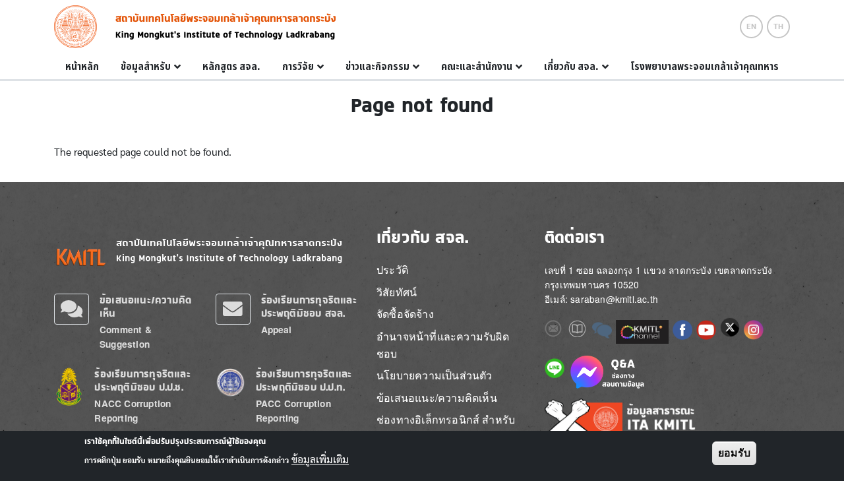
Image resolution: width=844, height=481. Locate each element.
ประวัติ (392, 269)
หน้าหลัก (82, 67)
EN (751, 26)
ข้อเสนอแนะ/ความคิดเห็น (437, 397)
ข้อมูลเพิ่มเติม (320, 460)
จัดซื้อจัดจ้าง (405, 313)
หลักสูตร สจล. (231, 67)
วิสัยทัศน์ (397, 292)
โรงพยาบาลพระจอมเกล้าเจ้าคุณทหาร (704, 67)
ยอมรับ (734, 453)
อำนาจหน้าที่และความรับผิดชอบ (443, 345)
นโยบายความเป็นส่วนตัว (435, 375)
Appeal (276, 329)
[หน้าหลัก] (79, 26)
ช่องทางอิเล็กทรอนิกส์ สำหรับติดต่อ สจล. (446, 428)
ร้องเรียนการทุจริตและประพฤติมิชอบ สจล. (309, 306)
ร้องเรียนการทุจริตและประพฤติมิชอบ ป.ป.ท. (303, 380)
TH (778, 26)
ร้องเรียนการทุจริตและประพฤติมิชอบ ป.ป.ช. (142, 380)
